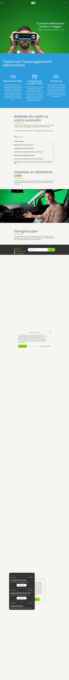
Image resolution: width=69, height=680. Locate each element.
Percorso (31, 577)
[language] (33, 2)
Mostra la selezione (45, 346)
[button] (50, 332)
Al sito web (21, 585)
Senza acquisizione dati (33, 346)
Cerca (51, 249)
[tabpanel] (34, 26)
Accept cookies (22, 346)
